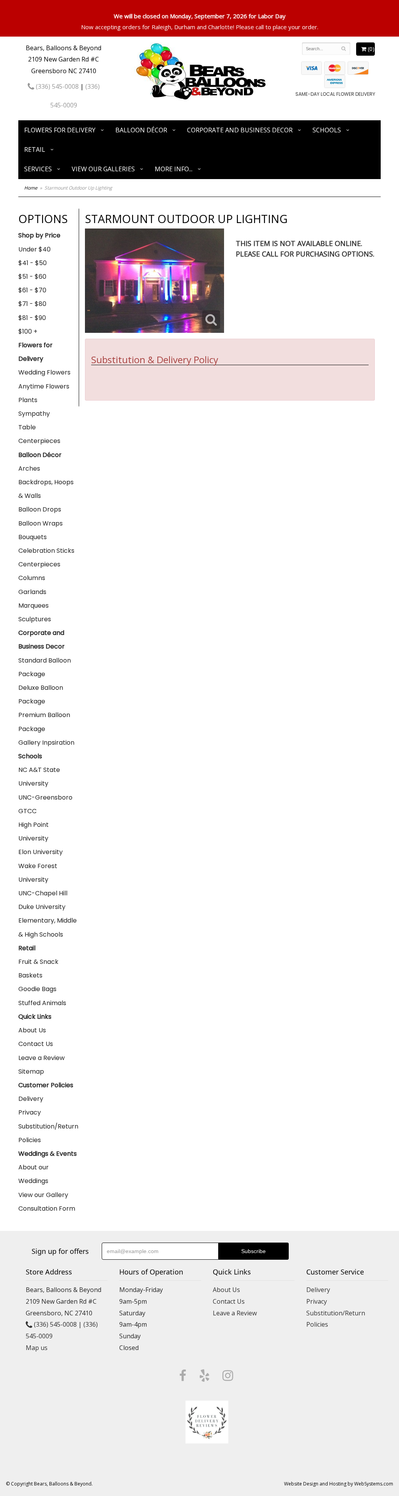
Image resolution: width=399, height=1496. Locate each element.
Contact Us (35, 1043)
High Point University (33, 831)
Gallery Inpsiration (46, 742)
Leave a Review (41, 1057)
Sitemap (31, 1071)
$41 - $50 (32, 262)
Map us (37, 1347)
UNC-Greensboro (45, 797)
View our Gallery (43, 1194)
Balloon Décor (141, 130)
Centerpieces (39, 564)
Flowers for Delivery (59, 130)
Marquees (33, 605)
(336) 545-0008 (56, 86)
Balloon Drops (39, 509)
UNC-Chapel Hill (42, 893)
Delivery (30, 1098)
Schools (326, 130)
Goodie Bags (37, 988)
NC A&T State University (39, 776)
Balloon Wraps (40, 523)
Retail (34, 149)
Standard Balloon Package (44, 667)
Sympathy (34, 413)
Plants (27, 400)
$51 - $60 (32, 276)
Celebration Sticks (46, 550)
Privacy (29, 1112)
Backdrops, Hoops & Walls (46, 489)
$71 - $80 (32, 303)
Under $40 (34, 249)
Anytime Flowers (43, 386)
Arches (29, 468)
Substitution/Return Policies (48, 1133)
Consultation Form (46, 1208)
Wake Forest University (37, 872)
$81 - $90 (32, 317)
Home (30, 188)
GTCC (27, 811)
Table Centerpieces (39, 434)
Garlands (32, 591)
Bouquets (32, 537)
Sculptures (34, 619)
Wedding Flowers (44, 372)
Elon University (40, 851)
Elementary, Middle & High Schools (47, 927)
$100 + (27, 331)
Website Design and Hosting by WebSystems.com (338, 1483)
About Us (32, 1030)
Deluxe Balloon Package (40, 694)
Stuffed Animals (42, 1003)
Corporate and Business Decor (240, 130)
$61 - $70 (32, 290)
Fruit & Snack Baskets (38, 968)
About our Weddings (33, 1174)
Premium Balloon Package (44, 721)
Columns (31, 577)
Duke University (41, 906)
